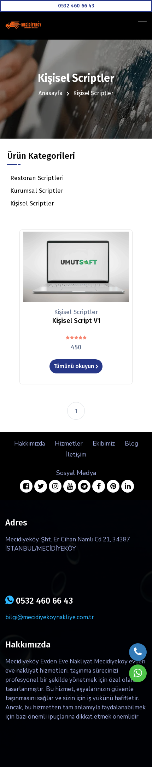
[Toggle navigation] (142, 19)
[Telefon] (138, 652)
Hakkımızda (29, 444)
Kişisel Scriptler (32, 203)
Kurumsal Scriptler (36, 190)
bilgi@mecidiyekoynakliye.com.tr (49, 617)
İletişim (76, 455)
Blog (131, 444)
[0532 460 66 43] (76, 6)
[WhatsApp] (138, 673)
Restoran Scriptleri (37, 178)
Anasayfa (51, 93)
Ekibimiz (104, 444)
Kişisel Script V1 (76, 320)
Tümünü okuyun (74, 366)
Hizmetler (69, 444)
